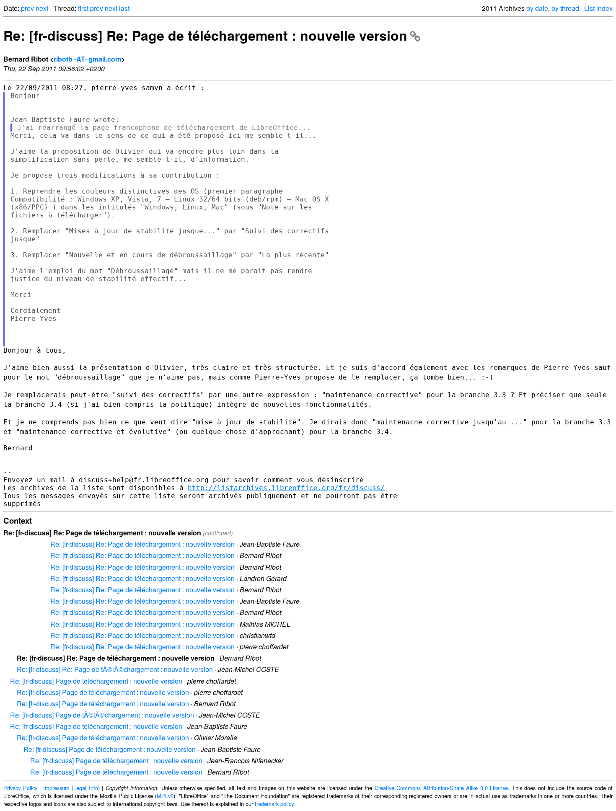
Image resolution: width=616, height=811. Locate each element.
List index (598, 8)
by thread (565, 8)
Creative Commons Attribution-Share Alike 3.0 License (441, 788)
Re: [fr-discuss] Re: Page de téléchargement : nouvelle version (205, 35)
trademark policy (274, 804)
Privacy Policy (20, 788)
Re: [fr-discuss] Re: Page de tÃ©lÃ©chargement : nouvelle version (115, 669)
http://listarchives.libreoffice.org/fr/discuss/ (286, 488)
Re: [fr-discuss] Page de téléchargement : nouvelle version (96, 681)
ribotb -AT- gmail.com (87, 59)
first (83, 8)
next (42, 8)
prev (27, 8)
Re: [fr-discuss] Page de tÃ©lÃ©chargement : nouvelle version (102, 715)
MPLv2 (165, 796)
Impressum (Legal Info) (71, 788)
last (124, 8)
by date (537, 8)
